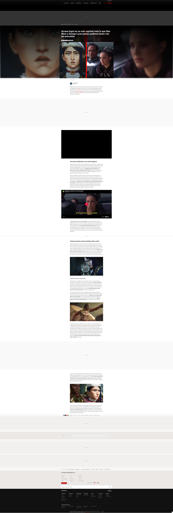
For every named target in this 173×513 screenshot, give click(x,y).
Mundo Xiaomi (63, 500)
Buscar (110, 487)
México (63, 477)
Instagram (107, 3)
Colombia (80, 475)
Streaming (71, 480)
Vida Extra (70, 496)
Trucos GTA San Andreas (71, 469)
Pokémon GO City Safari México (85, 469)
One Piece (69, 24)
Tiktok (111, 3)
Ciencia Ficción (81, 480)
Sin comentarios (65, 40)
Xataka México (63, 506)
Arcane (83, 415)
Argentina (63, 475)
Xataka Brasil (63, 507)
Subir (109, 490)
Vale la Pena (66, 3)
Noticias (75, 415)
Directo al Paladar (86, 495)
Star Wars (86, 415)
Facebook (104, 3)
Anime (100, 3)
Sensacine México (78, 506)
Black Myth (101, 469)
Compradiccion (100, 497)
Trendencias (100, 495)
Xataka (62, 495)
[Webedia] (109, 0)
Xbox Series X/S (79, 3)
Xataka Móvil (63, 496)
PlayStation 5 (86, 3)
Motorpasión (92, 495)
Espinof (77, 496)
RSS (96, 482)
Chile (71, 475)
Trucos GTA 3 (92, 469)
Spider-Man (97, 469)
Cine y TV (78, 415)
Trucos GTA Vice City (107, 469)
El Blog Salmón (108, 495)
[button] (76, 83)
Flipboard (71, 40)
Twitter (106, 3)
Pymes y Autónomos (108, 496)
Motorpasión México (93, 506)
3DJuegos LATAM (71, 506)
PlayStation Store (77, 469)
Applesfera (63, 497)
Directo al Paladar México (86, 506)
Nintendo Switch (93, 3)
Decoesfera (100, 496)
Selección (72, 3)
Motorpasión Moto (93, 496)
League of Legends (96, 415)
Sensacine (77, 495)
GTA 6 (73, 24)
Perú (71, 477)
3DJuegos (70, 495)
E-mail (72, 40)
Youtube (109, 3)
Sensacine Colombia (79, 507)
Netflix (91, 415)
